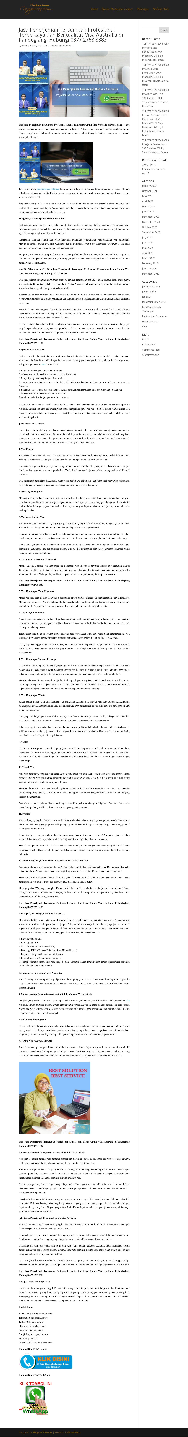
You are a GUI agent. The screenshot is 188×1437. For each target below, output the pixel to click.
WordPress (74, 1432)
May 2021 (147, 196)
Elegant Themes (42, 1432)
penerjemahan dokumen (48, 188)
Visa (144, 326)
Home (94, 9)
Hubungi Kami (160, 9)
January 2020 (149, 268)
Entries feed (148, 344)
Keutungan (142, 9)
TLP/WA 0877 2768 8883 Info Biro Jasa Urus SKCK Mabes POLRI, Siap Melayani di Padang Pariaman (155, 98)
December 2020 (150, 216)
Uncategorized (150, 321)
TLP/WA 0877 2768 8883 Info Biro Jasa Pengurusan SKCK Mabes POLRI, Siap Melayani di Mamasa (155, 51)
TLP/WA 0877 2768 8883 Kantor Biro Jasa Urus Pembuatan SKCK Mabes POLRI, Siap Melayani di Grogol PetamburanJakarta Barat (155, 123)
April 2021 (147, 201)
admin (24, 45)
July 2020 (147, 237)
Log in (145, 339)
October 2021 (149, 191)
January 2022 (149, 185)
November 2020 (151, 222)
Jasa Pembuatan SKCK (154, 301)
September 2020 (151, 232)
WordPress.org (150, 354)
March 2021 (148, 206)
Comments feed (151, 349)
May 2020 (147, 247)
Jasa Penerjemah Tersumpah (58, 45)
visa (43, 364)
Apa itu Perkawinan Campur (117, 9)
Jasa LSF (146, 296)
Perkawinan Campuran (154, 316)
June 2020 (147, 242)
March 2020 (148, 258)
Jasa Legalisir (149, 291)
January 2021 (149, 211)
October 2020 (149, 227)
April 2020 (147, 253)
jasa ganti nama (151, 286)
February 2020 (150, 263)
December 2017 (150, 273)
